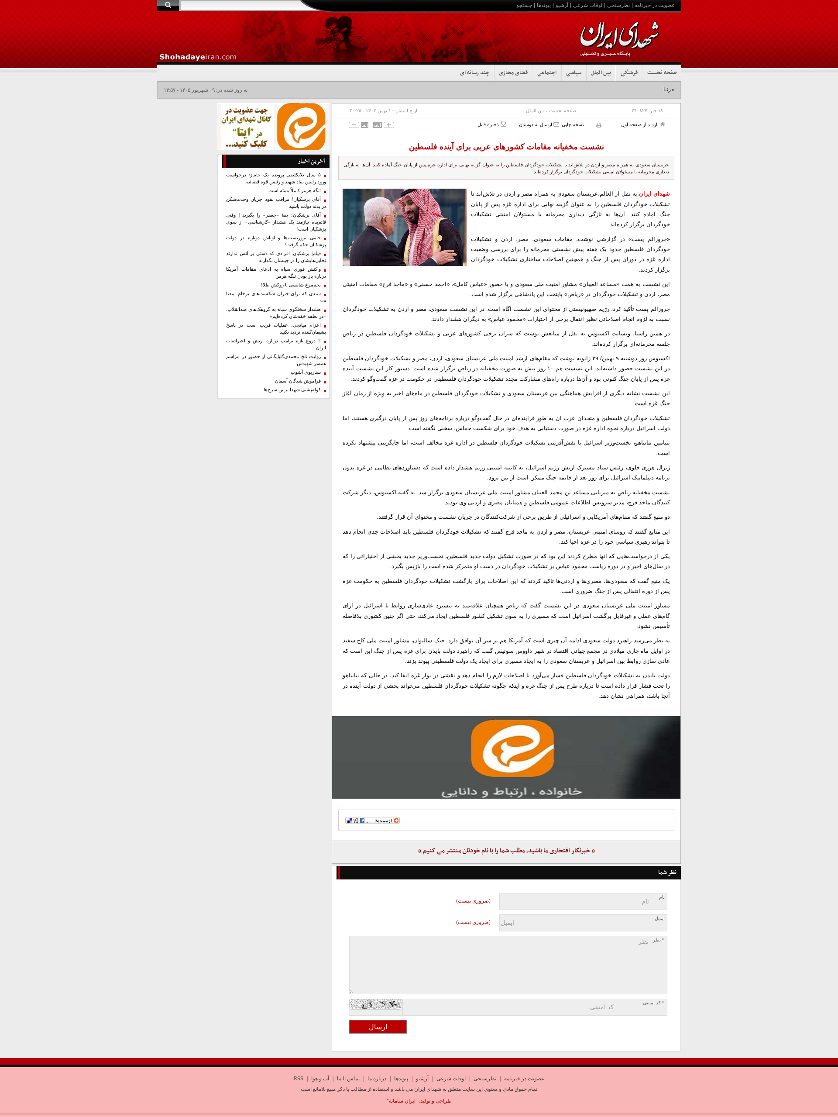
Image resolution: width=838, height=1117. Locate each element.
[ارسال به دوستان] (556, 124)
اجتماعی (546, 73)
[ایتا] (506, 757)
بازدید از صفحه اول (640, 124)
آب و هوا (320, 1079)
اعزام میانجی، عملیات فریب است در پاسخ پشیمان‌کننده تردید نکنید (276, 328)
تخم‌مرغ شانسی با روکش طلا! (291, 285)
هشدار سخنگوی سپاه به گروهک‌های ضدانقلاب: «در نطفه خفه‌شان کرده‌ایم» (276, 313)
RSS (298, 1079)
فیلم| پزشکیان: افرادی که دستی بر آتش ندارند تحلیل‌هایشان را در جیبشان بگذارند (276, 257)
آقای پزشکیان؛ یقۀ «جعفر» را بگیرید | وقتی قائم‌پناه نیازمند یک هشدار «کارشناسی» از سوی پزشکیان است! (276, 222)
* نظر (659, 940)
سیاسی (573, 73)
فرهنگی (629, 73)
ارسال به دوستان (536, 124)
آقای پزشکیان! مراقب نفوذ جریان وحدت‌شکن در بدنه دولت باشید (276, 203)
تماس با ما (348, 1079)
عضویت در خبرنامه (655, 5)
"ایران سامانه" (402, 1101)
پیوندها (544, 5)
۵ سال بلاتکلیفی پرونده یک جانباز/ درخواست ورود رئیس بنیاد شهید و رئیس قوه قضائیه (276, 178)
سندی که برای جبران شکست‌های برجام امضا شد (276, 297)
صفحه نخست (662, 73)
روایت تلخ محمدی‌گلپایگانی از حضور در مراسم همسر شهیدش (276, 360)
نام (662, 897)
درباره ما (376, 1079)
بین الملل (601, 73)
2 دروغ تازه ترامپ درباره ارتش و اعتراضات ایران (276, 344)
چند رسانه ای (474, 73)
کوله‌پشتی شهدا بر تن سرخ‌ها (292, 389)
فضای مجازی (513, 73)
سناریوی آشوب (306, 372)
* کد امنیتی (654, 1002)
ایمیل (660, 918)
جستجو (524, 5)
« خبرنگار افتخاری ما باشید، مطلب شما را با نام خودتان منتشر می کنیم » (506, 850)
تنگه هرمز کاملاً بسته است (294, 190)
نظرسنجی (618, 5)
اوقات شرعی (587, 5)
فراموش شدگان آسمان (298, 381)
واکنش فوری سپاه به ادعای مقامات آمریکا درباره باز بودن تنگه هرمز (276, 273)
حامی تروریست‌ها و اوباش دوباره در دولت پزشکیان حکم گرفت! (276, 241)
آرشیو (562, 5)
